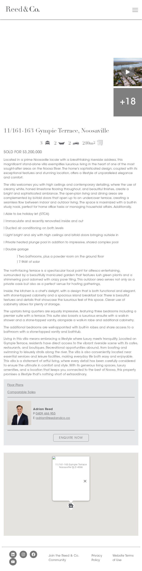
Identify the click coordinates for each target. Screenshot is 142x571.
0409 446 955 (45, 413)
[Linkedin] (13, 554)
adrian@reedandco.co (53, 418)
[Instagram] (23, 554)
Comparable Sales (21, 392)
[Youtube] (13, 561)
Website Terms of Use (123, 558)
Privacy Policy (97, 558)
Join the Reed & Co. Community (64, 558)
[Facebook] (33, 554)
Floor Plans (15, 385)
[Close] (85, 481)
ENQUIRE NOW (71, 437)
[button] (71, 506)
